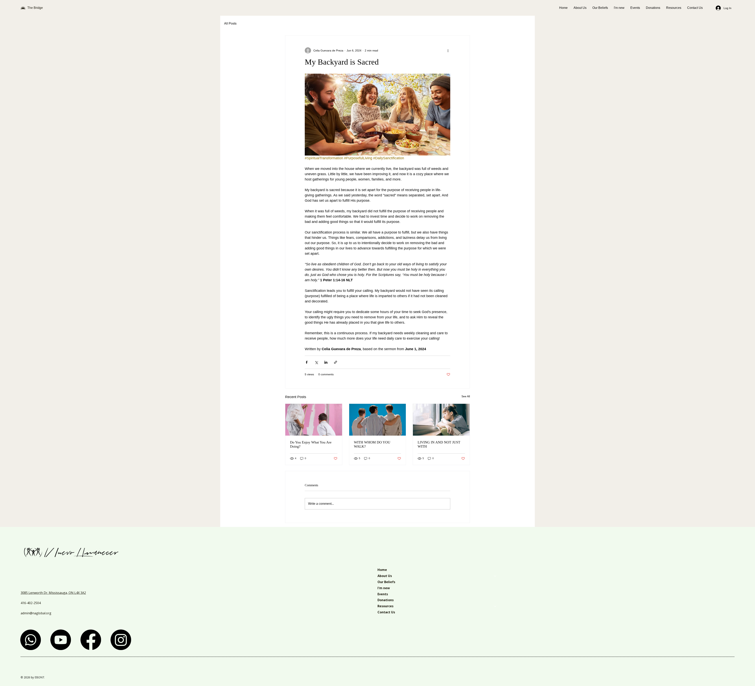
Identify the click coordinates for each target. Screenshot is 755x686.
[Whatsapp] (30, 639)
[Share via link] (335, 362)
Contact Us (386, 612)
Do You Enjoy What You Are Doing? (310, 444)
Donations (386, 600)
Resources (385, 606)
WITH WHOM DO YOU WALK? (372, 444)
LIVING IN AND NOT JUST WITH (439, 444)
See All (465, 396)
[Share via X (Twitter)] (316, 362)
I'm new (384, 588)
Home (382, 570)
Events (383, 594)
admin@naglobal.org (36, 613)
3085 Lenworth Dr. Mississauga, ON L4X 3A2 (53, 593)
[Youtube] (60, 639)
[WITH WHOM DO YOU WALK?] (377, 420)
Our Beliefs (386, 582)
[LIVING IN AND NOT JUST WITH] (441, 420)
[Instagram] (120, 639)
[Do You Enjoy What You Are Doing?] (313, 420)
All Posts (230, 23)
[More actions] (448, 50)
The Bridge (35, 7)
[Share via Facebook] (306, 362)
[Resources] (495, 606)
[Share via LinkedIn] (326, 362)
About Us (385, 576)
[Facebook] (90, 639)
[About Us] (495, 576)
